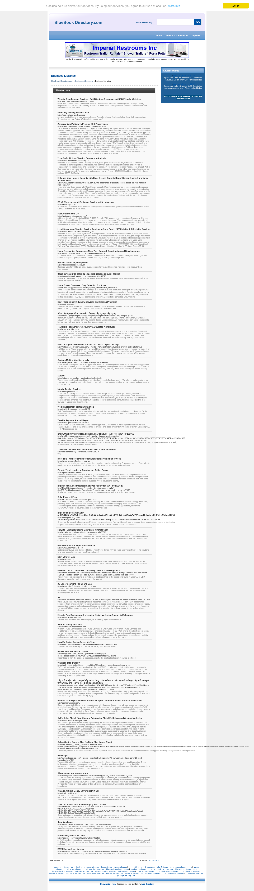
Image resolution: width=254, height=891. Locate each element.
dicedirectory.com (77, 873)
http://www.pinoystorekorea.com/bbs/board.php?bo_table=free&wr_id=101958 (96, 434)
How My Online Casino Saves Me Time (76, 642)
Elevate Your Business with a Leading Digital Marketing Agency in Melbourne (95, 615)
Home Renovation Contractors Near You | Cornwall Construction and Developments (99, 251)
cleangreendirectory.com (105, 871)
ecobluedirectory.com (134, 873)
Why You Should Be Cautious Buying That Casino (82, 804)
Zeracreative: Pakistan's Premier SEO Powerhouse (83, 124)
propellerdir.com (77, 867)
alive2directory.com (165, 867)
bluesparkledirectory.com (185, 869)
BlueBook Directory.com (62, 81)
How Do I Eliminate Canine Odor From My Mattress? (83, 530)
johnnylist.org (106, 867)
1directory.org (149, 867)
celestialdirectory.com (84, 871)
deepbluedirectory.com (58, 873)
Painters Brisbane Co (68, 214)
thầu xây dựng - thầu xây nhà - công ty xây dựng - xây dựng (87, 313)
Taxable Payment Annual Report (73, 420)
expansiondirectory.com (155, 873)
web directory (147, 884)
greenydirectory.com (194, 873)
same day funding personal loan (73, 112)
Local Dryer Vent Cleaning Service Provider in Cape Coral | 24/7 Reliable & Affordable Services (104, 229)
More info (174, 6)
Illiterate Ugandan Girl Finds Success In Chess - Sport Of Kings (88, 344)
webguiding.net (120, 867)
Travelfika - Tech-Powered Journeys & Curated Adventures (86, 327)
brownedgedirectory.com (62, 871)
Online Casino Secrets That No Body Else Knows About (85, 742)
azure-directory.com (78, 869)
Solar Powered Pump (68, 497)
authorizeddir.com (61, 867)
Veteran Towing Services (70, 624)
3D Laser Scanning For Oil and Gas (75, 584)
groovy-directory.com (126, 875)
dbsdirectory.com (193, 871)
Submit (169, 35)
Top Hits (196, 35)
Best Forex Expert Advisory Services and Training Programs (87, 302)
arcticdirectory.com (184, 867)
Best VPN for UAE (66, 557)
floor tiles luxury (65, 822)
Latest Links (182, 35)
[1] (149, 860)
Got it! (236, 5)
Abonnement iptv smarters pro (73, 773)
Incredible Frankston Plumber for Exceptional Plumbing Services (89, 459)
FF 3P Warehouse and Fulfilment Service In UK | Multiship (86, 202)
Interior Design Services (69, 389)
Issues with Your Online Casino (73, 651)
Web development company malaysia (76, 407)
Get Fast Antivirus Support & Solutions (76, 545)
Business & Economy (84, 81)
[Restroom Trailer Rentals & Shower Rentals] (127, 57)
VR (59, 597)
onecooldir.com (135, 867)
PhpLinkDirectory (108, 884)
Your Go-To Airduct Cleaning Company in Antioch (82, 158)
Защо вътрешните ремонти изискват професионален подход (89, 274)
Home (159, 35)
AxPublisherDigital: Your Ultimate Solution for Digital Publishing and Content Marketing (100, 718)
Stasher (61, 376)
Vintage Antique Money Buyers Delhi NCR (78, 791)
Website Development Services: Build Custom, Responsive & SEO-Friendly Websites (99, 99)
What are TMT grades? (69, 663)
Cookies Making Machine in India (74, 360)
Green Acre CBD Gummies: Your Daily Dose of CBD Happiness (89, 570)
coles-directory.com (126, 871)
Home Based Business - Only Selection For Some (82, 285)
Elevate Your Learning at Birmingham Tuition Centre (83, 470)
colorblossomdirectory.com (148, 871)
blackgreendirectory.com (141, 869)
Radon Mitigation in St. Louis (71, 835)
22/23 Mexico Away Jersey (71, 849)
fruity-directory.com (176, 873)
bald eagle (63, 755)
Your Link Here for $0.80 (184, 76)
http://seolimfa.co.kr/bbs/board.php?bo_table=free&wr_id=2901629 (90, 486)
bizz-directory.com (96, 869)
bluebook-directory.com (163, 869)
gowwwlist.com (93, 867)
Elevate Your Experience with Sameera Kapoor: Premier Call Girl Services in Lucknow (100, 700)
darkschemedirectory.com (173, 871)
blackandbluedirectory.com (117, 869)
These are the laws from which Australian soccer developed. (87, 449)
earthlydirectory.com (114, 873)
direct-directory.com (95, 873)
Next (157, 860)
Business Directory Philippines (73, 262)
